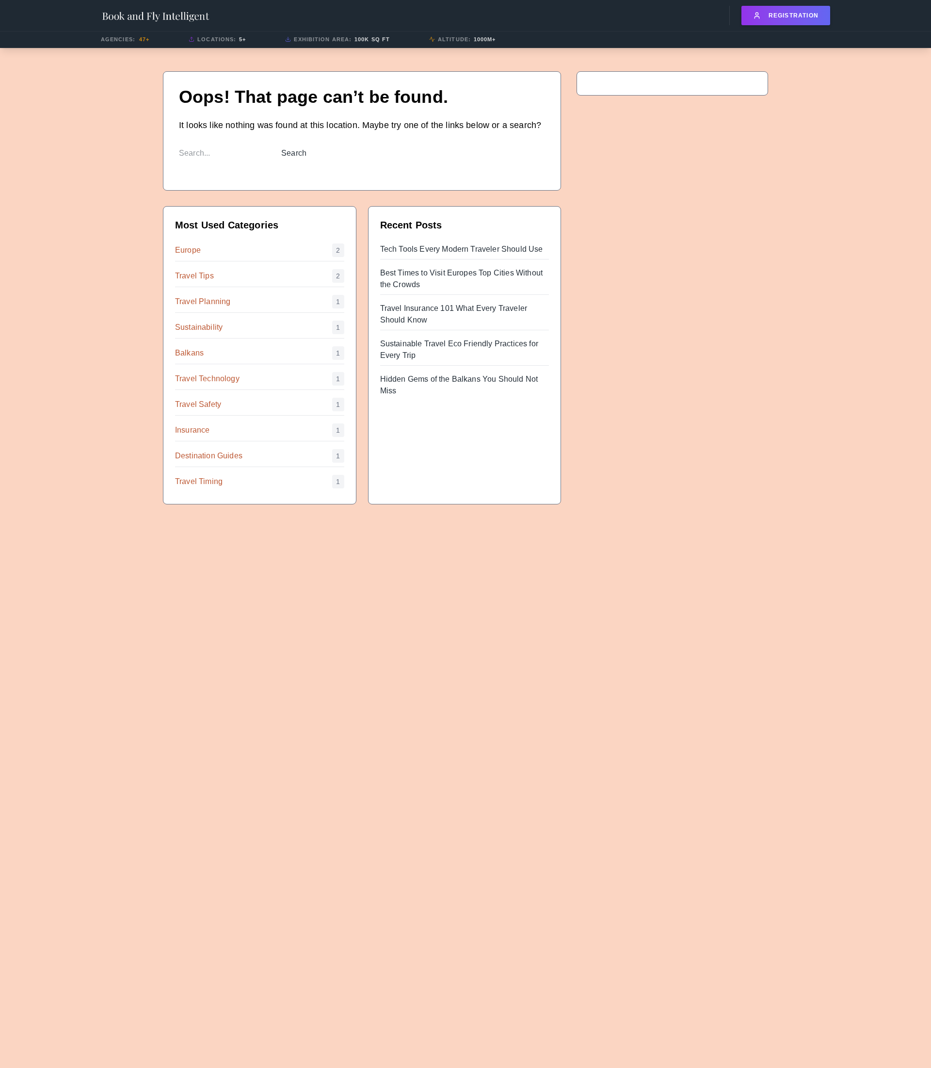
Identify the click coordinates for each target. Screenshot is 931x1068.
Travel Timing (199, 481)
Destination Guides (208, 456)
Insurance (192, 430)
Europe (188, 250)
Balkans (189, 353)
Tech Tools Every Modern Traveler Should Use (461, 249)
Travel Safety (198, 404)
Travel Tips (194, 276)
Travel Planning (202, 301)
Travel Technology (207, 378)
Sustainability (199, 327)
